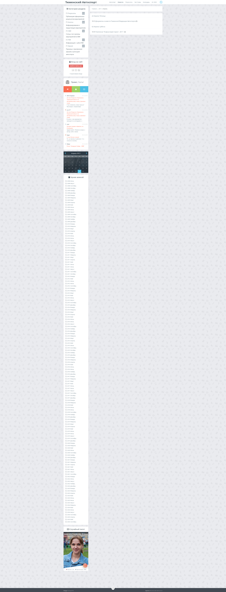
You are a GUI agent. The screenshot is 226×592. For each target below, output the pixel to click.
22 (79, 168)
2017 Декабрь (71, 398)
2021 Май (70, 467)
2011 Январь (71, 252)
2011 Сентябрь (71, 271)
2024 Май (70, 507)
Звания (70, 46)
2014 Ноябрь (71, 329)
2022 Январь (71, 476)
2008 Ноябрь (71, 190)
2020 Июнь (70, 450)
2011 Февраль (71, 255)
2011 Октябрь (71, 274)
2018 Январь (71, 400)
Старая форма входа (76, 74)
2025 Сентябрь (71, 522)
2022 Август (70, 481)
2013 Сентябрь (71, 302)
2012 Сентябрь (71, 286)
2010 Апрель (71, 231)
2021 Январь (71, 460)
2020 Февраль (71, 445)
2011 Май (70, 262)
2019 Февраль (71, 422)
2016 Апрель (71, 362)
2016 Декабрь (71, 374)
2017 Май (70, 383)
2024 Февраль (71, 505)
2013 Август (70, 300)
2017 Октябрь (71, 395)
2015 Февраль (71, 336)
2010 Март (70, 229)
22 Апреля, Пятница (98, 16)
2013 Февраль (71, 290)
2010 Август (70, 240)
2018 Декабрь (71, 417)
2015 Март (70, 338)
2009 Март (70, 200)
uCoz (161, 590)
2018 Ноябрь (71, 414)
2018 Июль (70, 410)
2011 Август (70, 269)
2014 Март (70, 312)
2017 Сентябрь (71, 393)
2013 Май (70, 295)
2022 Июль (70, 479)
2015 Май (70, 343)
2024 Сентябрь (71, 514)
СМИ (69, 31)
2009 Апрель (71, 202)
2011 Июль (70, 267)
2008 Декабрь (71, 193)
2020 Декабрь (71, 457)
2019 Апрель (71, 426)
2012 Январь (71, 276)
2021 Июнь (70, 469)
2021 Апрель (71, 464)
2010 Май (70, 233)
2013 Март (70, 293)
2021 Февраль (71, 462)
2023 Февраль (71, 491)
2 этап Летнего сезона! (73, 137)
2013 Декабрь (71, 305)
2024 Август (70, 512)
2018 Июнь (70, 407)
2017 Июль (70, 388)
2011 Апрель (71, 260)
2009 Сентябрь (71, 214)
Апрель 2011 (76, 153)
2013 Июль (70, 298)
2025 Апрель (71, 517)
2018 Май (70, 405)
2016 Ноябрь (71, 372)
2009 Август (70, 212)
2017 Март (70, 381)
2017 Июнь (70, 386)
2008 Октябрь (71, 188)
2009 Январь (71, 195)
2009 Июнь (70, 207)
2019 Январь (71, 419)
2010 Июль (70, 238)
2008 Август (70, 183)
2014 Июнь (70, 319)
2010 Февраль (71, 226)
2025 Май (70, 519)
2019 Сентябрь (71, 438)
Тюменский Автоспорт (81, 2)
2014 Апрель (71, 314)
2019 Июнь (70, 431)
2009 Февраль (71, 198)
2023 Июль (70, 500)
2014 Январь (71, 307)
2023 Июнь (70, 498)
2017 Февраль (71, 379)
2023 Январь (71, 488)
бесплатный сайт (154, 590)
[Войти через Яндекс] (76, 70)
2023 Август (70, 503)
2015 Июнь (70, 345)
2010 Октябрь (71, 245)
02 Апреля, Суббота (98, 27)
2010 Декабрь (71, 250)
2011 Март (70, 257)
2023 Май (70, 495)
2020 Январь (71, 443)
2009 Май (70, 205)
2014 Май (70, 317)
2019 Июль (70, 433)
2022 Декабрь (71, 486)
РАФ (69, 40)
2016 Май (70, 364)
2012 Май (70, 279)
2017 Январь (71, 376)
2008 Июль (70, 181)
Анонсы (70, 22)
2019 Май (70, 429)
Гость (80, 82)
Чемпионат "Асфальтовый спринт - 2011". (110, 32)
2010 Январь (71, 224)
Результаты (72, 13)
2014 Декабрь (71, 331)
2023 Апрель (71, 493)
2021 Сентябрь (71, 474)
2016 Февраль (71, 360)
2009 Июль (70, 209)
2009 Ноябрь (71, 219)
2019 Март (70, 424)
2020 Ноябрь (71, 455)
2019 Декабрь (71, 441)
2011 (100, 9)
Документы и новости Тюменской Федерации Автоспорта (115, 21)
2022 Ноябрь (71, 484)
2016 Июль (70, 369)
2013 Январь (71, 288)
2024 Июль (70, 510)
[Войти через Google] (79, 70)
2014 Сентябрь (71, 326)
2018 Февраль (71, 402)
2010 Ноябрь (71, 248)
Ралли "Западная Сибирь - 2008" (75, 146)
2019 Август (70, 436)
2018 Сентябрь (71, 412)
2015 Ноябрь (71, 352)
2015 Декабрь (71, 355)
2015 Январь (71, 333)
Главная (94, 9)
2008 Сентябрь (71, 186)
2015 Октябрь (71, 350)
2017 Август (70, 391)
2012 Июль (70, 283)
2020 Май (70, 448)
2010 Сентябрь (71, 243)
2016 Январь (71, 357)
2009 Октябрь (71, 217)
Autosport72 (71, 590)
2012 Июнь (70, 281)
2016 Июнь (70, 367)
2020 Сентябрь (71, 453)
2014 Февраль (71, 310)
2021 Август (70, 472)
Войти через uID (76, 66)
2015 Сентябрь (71, 348)
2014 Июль (70, 321)
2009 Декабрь (71, 221)
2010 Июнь (70, 236)
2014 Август (70, 324)
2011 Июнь (70, 264)
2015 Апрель (71, 341)
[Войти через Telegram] (73, 70)
